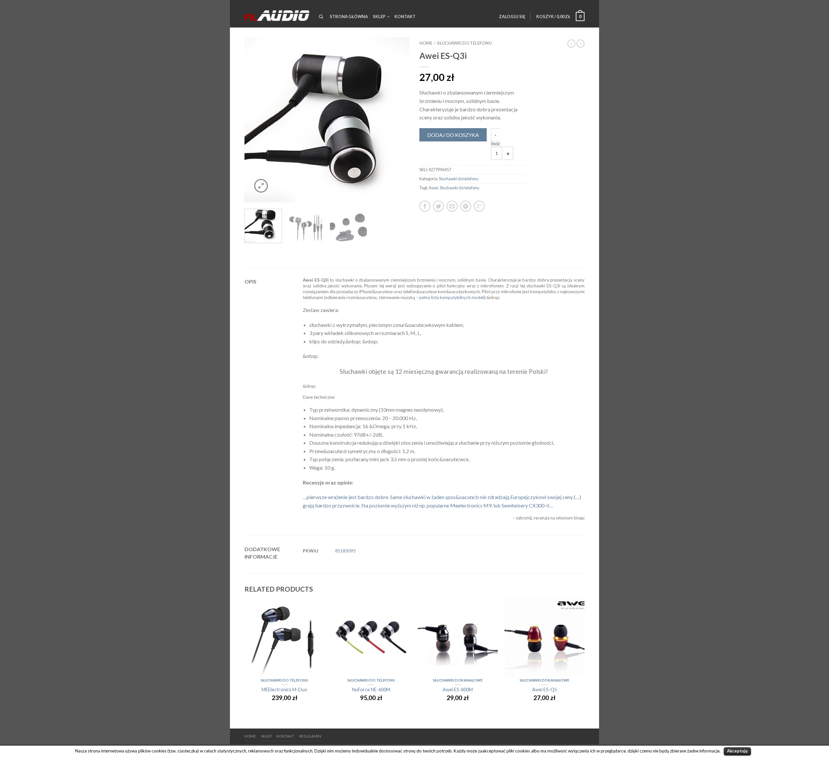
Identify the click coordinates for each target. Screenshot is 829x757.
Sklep (379, 16)
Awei (433, 187)
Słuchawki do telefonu (464, 43)
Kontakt (404, 16)
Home (425, 43)
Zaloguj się (512, 16)
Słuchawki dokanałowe (458, 680)
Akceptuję (737, 750)
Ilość (495, 143)
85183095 (345, 550)
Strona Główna (349, 16)
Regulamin (310, 736)
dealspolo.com (260, 718)
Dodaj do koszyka (453, 135)
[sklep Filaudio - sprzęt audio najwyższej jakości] (276, 13)
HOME (250, 736)
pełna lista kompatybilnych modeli (451, 297)
